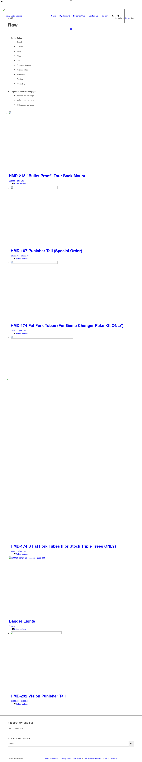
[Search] (118, 16)
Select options (20, 183)
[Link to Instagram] (133, 16)
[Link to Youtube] (137, 16)
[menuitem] (54, 16)
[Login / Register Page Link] (112, 16)
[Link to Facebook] (129, 16)
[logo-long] (12, 16)
